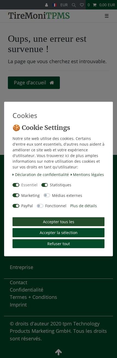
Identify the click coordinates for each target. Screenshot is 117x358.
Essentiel (29, 184)
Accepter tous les (58, 221)
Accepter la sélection (59, 232)
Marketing (30, 195)
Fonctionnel (55, 205)
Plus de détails (83, 205)
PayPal (27, 205)
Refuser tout (58, 243)
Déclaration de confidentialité (42, 174)
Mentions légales (88, 174)
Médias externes (67, 195)
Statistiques (60, 184)
